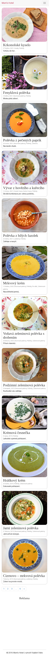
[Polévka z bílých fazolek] (24, 215)
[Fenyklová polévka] (24, 72)
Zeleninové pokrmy (38, 341)
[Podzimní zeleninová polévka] (24, 365)
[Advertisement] (24, 625)
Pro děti (34, 286)
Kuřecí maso (27, 191)
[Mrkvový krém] (24, 263)
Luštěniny (17, 239)
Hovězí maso (18, 191)
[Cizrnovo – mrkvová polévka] (24, 555)
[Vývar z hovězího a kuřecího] (24, 167)
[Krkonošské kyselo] (24, 25)
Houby (16, 48)
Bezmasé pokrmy (19, 96)
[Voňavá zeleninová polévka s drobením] (24, 313)
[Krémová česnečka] (24, 412)
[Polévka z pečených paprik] (24, 120)
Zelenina (35, 143)
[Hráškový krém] (24, 460)
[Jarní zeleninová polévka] (24, 508)
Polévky (21, 48)
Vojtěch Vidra (37, 653)
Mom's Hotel (8, 3)
